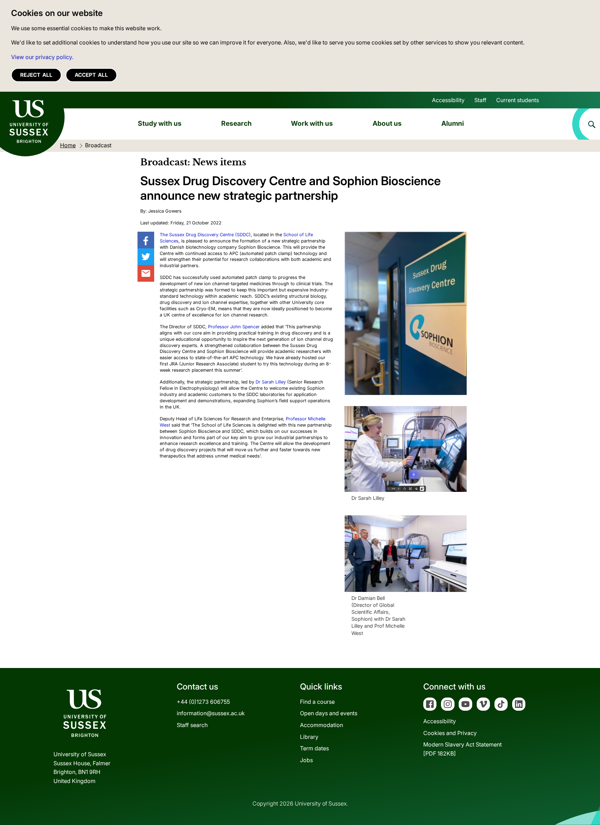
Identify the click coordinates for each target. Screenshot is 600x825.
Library (309, 736)
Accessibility (448, 100)
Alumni (452, 123)
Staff (480, 100)
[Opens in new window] (146, 240)
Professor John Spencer (234, 326)
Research (236, 123)
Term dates (314, 748)
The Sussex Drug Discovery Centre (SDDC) (205, 234)
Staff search (192, 724)
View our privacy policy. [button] (42, 56)
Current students (517, 100)
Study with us (160, 123)
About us (387, 123)
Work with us (312, 123)
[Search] (586, 124)
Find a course (317, 701)
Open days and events (328, 713)
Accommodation (321, 724)
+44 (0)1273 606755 (203, 701)
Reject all (36, 75)
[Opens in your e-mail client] (146, 273)
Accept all (91, 75)
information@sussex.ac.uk (211, 713)
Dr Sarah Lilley (271, 382)
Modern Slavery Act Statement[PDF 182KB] (462, 749)
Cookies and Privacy (450, 732)
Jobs (306, 760)
